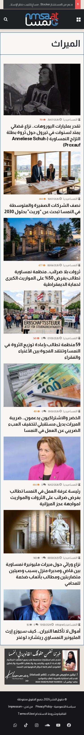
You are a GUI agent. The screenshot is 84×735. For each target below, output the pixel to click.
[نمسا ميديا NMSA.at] (42, 19)
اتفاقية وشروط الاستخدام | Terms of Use (42, 713)
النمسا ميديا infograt (66, 624)
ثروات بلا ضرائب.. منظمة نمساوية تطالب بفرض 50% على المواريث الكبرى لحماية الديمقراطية (43, 278)
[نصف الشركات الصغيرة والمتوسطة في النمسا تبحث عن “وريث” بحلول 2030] (42, 172)
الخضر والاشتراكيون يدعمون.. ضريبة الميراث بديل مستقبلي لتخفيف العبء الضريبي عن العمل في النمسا (44, 424)
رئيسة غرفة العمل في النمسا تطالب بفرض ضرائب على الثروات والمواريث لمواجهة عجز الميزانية (45, 497)
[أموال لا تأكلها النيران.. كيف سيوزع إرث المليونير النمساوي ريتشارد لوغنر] (42, 604)
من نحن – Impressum (20, 706)
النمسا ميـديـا (70, 119)
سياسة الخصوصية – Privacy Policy (56, 706)
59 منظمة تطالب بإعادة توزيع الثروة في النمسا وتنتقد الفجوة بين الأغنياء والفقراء (42, 351)
